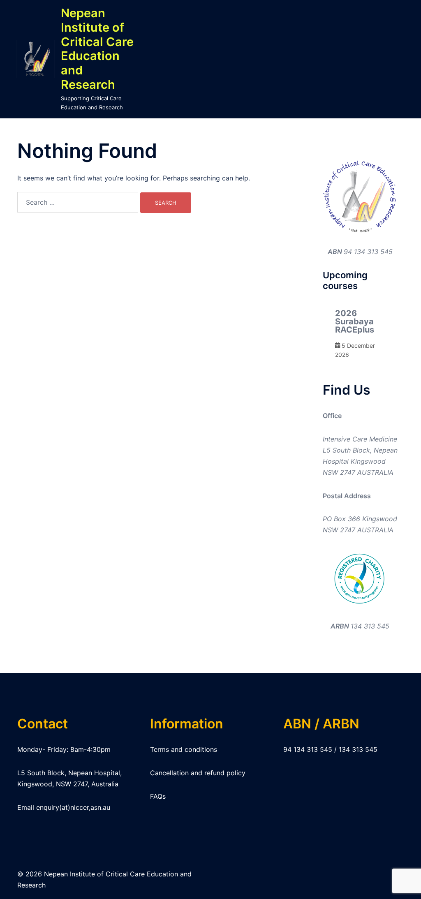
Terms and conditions (183, 749)
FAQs (158, 796)
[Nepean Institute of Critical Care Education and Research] (35, 59)
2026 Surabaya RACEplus (354, 321)
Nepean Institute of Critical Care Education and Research (97, 49)
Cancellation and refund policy (197, 773)
